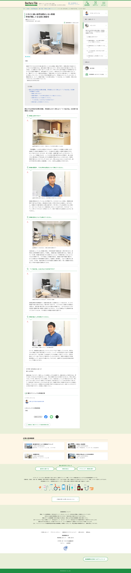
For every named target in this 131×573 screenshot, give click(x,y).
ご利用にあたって (45, 532)
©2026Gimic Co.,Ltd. (65, 570)
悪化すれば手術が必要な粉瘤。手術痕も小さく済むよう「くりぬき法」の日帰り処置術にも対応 (51, 90)
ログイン (63, 543)
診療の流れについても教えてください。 (41, 97)
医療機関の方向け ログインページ (95, 559)
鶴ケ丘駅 (41, 8)
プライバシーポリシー (55, 532)
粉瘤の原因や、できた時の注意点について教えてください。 (46, 95)
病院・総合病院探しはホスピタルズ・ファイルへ (74, 3)
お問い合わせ (81, 532)
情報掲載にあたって (61, 537)
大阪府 (27, 8)
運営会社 (88, 532)
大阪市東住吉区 (34, 8)
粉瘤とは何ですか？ (36, 93)
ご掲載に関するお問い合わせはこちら (65, 499)
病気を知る (65, 469)
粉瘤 (26, 410)
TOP (24, 8)
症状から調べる (44, 469)
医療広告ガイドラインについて (69, 532)
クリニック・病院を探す (86, 469)
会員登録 (68, 543)
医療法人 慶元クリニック (50, 8)
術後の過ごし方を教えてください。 (40, 102)
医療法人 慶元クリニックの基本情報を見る (38, 424)
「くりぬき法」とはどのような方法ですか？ (42, 100)
